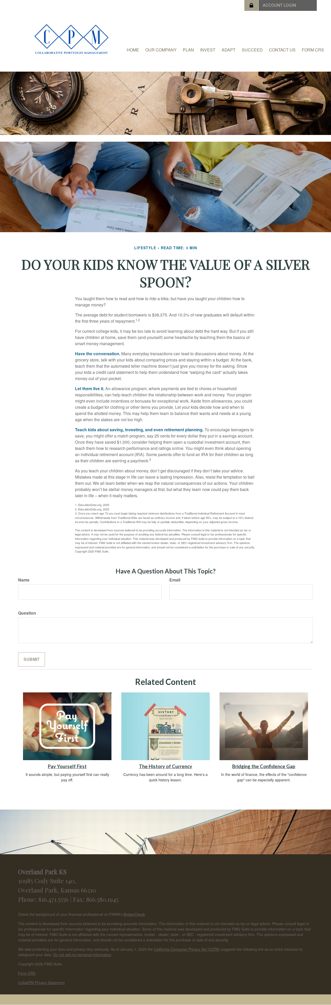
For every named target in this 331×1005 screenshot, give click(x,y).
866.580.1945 (102, 899)
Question (27, 613)
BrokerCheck (134, 914)
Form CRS (26, 973)
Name (23, 580)
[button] (161, 50)
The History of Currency (165, 766)
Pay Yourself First (67, 766)
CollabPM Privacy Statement (41, 982)
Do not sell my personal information (82, 954)
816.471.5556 (54, 899)
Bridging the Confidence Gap (263, 766)
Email (174, 580)
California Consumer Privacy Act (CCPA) (187, 949)
